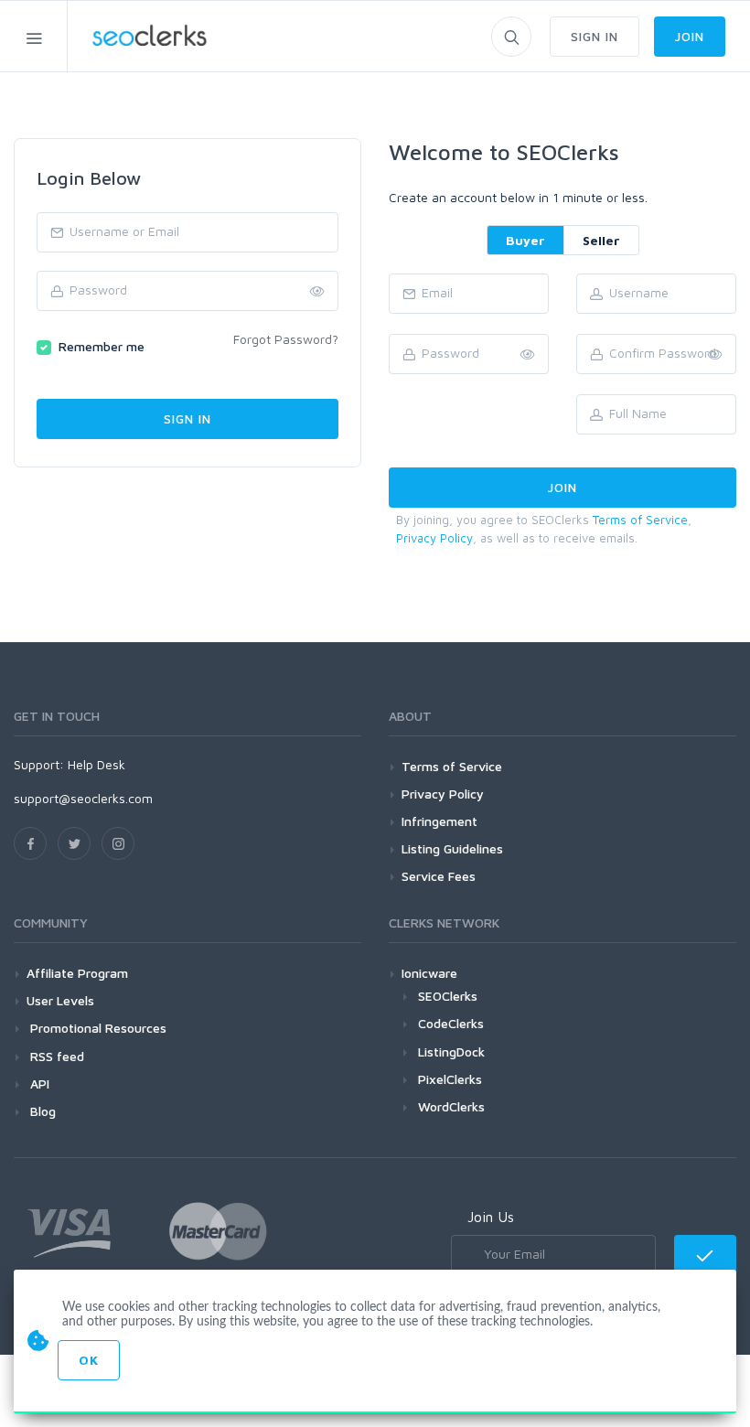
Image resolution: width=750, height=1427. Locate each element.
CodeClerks (451, 1023)
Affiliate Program (77, 973)
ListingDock (451, 1051)
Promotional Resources (96, 1027)
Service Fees (439, 876)
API (38, 1083)
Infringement (439, 821)
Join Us (490, 1216)
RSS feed (55, 1056)
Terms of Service (640, 519)
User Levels (60, 1000)
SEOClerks (447, 995)
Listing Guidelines (452, 848)
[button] (715, 355)
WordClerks (451, 1106)
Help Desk (96, 764)
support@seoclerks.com (83, 798)
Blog (41, 1111)
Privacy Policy (434, 538)
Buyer (525, 240)
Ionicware (429, 973)
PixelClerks (450, 1079)
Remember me (102, 346)
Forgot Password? (285, 339)
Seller (601, 240)
